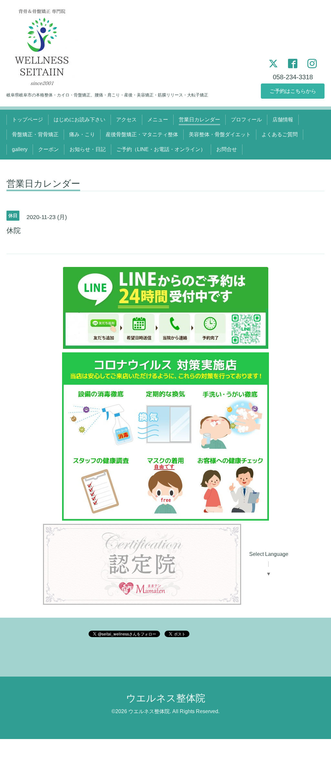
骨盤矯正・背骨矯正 (35, 134)
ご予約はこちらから (293, 91)
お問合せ (226, 149)
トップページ (27, 119)
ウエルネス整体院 (165, 698)
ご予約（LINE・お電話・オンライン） (161, 149)
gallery (19, 149)
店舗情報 (282, 119)
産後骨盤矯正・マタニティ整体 (142, 134)
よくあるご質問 (280, 134)
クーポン (48, 149)
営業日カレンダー (199, 119)
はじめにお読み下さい (79, 119)
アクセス (126, 119)
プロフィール (246, 119)
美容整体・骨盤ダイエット (220, 134)
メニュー (157, 119)
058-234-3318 (293, 77)
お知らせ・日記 (87, 149)
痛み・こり (82, 134)
